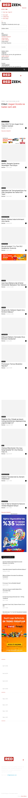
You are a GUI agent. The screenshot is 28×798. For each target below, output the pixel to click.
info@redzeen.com (12, 775)
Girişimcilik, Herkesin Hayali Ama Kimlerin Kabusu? (13, 311)
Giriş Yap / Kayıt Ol (7, 12)
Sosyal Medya (4, 334)
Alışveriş (3, 361)
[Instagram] (3, 9)
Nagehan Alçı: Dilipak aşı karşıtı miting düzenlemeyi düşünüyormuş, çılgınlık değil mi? (13, 421)
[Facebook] (1, 9)
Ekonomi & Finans (5, 121)
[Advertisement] (14, 386)
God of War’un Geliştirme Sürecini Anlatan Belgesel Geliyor (13, 505)
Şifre (2, 33)
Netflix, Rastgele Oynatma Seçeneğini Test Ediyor (10, 164)
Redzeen (3, 127)
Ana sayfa (5, 15)
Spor (3, 445)
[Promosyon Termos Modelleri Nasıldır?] (14, 353)
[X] (5, 9)
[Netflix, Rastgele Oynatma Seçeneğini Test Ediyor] (14, 153)
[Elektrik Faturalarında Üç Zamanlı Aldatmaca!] (14, 466)
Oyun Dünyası (4, 243)
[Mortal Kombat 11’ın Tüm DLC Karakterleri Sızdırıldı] (14, 235)
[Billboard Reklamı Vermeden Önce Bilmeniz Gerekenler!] (14, 326)
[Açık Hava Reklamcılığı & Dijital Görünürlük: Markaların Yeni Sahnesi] (14, 272)
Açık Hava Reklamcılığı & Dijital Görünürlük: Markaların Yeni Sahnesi (13, 284)
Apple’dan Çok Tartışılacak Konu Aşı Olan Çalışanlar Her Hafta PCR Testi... (13, 192)
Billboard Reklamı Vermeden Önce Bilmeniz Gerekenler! (13, 338)
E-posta (3, 47)
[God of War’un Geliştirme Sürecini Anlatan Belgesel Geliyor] (14, 493)
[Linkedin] (12, 786)
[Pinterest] (15, 786)
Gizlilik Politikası (5, 40)
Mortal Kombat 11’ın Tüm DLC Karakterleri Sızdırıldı (11, 247)
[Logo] (12, 77)
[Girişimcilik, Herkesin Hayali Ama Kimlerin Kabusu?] (14, 299)
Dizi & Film (4, 161)
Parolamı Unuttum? (6, 36)
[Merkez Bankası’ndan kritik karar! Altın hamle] (14, 209)
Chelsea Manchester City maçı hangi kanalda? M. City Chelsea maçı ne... (12, 450)
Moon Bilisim (24, 796)
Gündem (3, 188)
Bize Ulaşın (5, 18)
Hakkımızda (6, 16)
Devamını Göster (5, 131)
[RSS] (4, 9)
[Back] (2, 21)
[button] (4, 69)
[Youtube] (6, 9)
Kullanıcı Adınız (5, 28)
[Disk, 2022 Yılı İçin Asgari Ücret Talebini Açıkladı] (14, 116)
